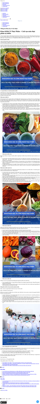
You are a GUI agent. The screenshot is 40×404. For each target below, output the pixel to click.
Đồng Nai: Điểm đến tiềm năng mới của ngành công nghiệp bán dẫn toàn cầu (15, 373)
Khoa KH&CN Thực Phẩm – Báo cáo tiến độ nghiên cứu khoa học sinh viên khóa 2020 (17, 362)
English (1, 8)
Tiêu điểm (2, 378)
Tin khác (2, 367)
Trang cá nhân (5, 8)
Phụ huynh (4, 4)
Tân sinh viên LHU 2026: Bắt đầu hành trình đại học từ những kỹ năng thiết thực (15, 382)
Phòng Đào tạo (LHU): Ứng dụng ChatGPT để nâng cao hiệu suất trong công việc (16, 375)
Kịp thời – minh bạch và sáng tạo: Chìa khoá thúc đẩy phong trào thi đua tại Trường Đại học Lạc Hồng (19, 374)
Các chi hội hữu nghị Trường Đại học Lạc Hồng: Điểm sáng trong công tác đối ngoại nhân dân (18, 371)
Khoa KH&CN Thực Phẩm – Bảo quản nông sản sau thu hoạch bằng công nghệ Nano (16, 365)
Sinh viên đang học (5, 3)
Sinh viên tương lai (5, 2)
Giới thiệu (4, 13)
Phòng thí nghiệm (5, 14)
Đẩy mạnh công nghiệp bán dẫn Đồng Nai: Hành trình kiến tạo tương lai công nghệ (16, 372)
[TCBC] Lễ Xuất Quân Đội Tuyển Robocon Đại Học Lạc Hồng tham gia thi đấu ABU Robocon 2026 (19, 386)
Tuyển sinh (4, 15)
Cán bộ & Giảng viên (6, 5)
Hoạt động (2, 369)
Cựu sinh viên (4, 6)
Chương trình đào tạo (6, 16)
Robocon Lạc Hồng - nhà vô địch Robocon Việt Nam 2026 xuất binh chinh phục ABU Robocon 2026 (19, 385)
